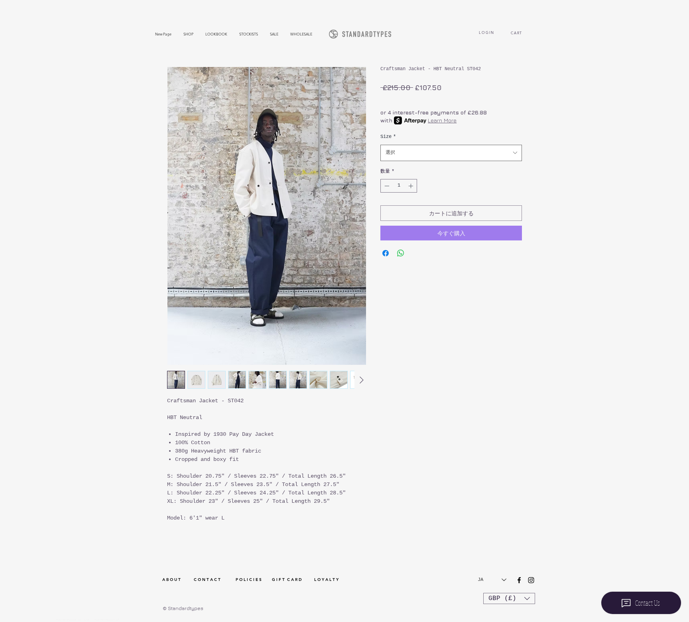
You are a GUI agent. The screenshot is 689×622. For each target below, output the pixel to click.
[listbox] (509, 598)
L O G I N (486, 32)
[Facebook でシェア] (385, 253)
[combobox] (451, 153)
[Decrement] (386, 185)
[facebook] (519, 580)
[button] (509, 598)
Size (388, 137)
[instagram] (531, 580)
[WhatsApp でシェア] (401, 253)
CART (517, 32)
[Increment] (411, 185)
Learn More (442, 120)
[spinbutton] (398, 185)
